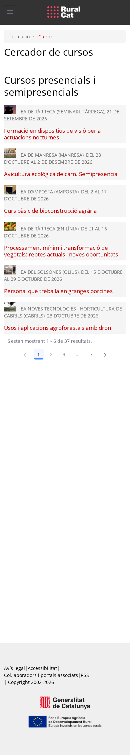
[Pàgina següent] (105, 354)
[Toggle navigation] (10, 10)
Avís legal (14, 668)
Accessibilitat (42, 668)
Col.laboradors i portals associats (41, 675)
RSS (85, 675)
